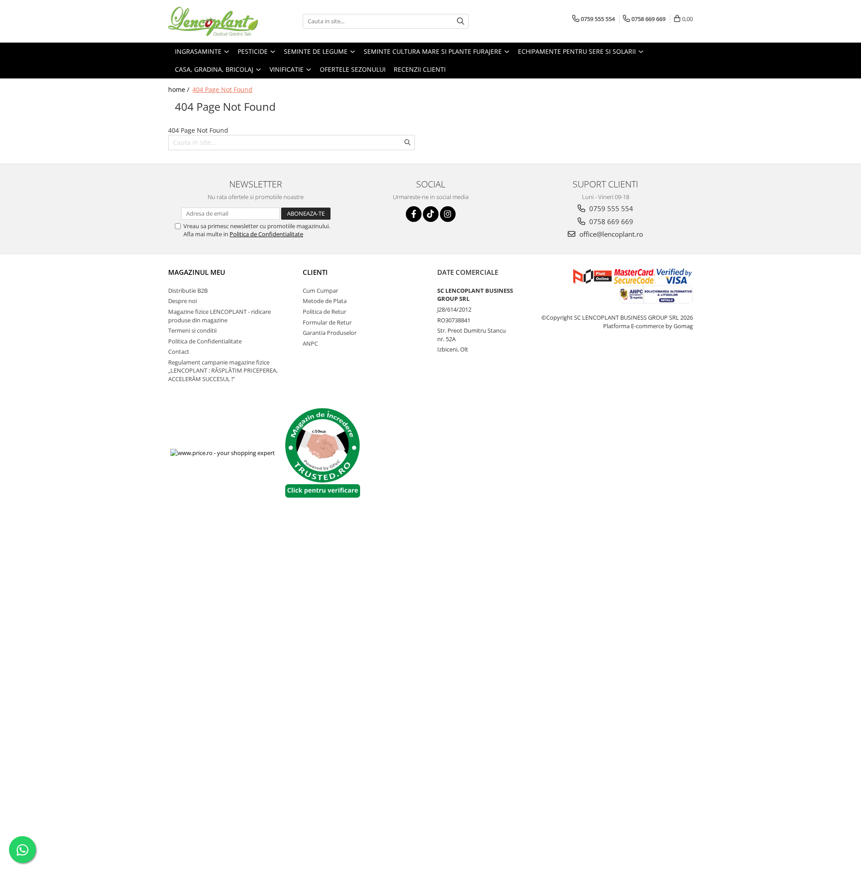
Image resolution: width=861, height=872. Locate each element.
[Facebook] (414, 214)
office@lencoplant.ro (610, 234)
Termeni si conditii (192, 330)
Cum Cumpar (320, 290)
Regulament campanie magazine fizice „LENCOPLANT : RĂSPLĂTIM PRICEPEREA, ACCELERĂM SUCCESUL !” (223, 370)
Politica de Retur (324, 312)
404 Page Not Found (222, 89)
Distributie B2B (188, 290)
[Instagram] (448, 214)
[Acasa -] (213, 21)
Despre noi (182, 301)
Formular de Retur (327, 322)
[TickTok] (431, 214)
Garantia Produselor (330, 333)
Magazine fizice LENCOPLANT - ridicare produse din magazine (219, 316)
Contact (178, 351)
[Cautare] (460, 21)
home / (179, 89)
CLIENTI (315, 272)
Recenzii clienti (420, 69)
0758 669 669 (610, 221)
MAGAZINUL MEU (196, 272)
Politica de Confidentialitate (266, 234)
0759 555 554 (610, 208)
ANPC (310, 343)
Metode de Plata (325, 301)
